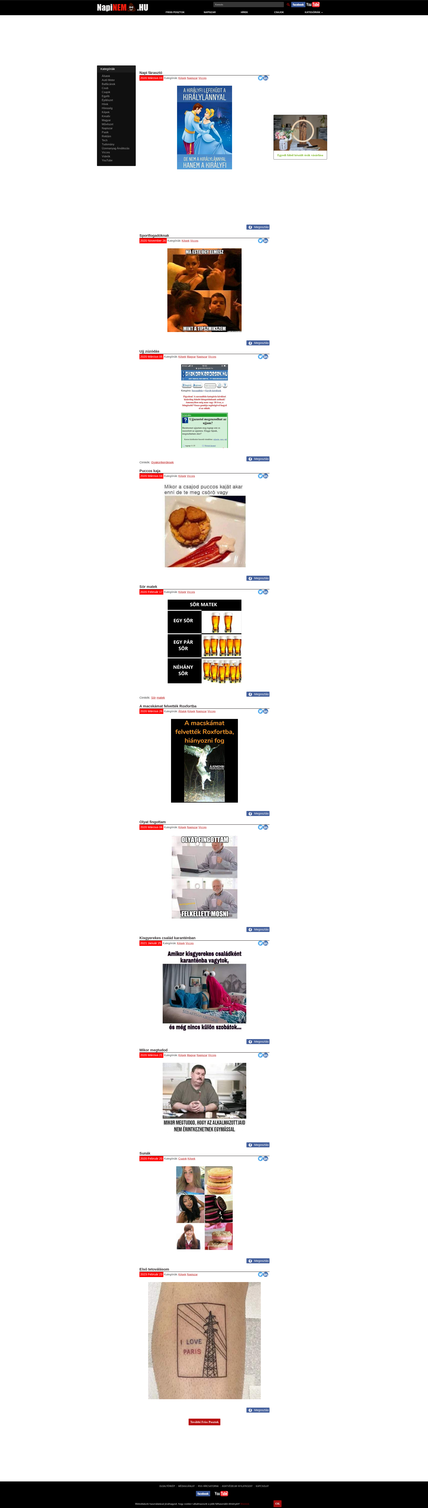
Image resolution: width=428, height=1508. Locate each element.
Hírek (244, 12)
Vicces (202, 78)
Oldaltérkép (167, 1486)
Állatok (182, 711)
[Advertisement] (214, 42)
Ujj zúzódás (149, 351)
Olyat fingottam (152, 822)
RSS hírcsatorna (208, 1486)
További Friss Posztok (204, 1422)
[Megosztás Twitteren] (260, 78)
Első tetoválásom (154, 1269)
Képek (182, 78)
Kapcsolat (262, 1486)
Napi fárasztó (150, 73)
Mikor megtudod (153, 1050)
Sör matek (148, 587)
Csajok (279, 12)
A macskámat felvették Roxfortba (167, 706)
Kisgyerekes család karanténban (167, 938)
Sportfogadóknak (154, 235)
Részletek (244, 1504)
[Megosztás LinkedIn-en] (265, 78)
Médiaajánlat (186, 1486)
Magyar (191, 356)
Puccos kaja (149, 471)
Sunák (144, 1153)
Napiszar (210, 12)
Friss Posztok (175, 12)
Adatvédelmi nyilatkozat (237, 1486)
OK (277, 1503)
